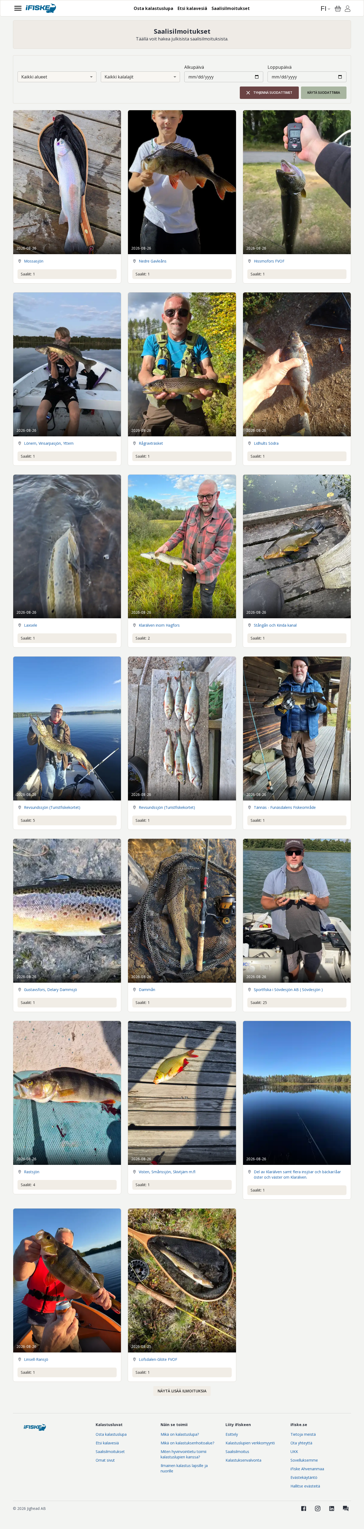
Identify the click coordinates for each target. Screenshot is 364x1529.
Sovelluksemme (304, 1460)
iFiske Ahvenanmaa (307, 1468)
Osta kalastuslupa (111, 1434)
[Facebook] (303, 1508)
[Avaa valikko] (18, 8)
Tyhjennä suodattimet (272, 92)
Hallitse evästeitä (305, 1486)
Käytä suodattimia (323, 92)
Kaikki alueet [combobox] (34, 77)
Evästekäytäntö (303, 1477)
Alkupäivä (194, 67)
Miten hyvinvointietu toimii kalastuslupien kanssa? (183, 1454)
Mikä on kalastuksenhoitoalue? (187, 1442)
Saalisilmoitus (237, 1451)
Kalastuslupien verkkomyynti (250, 1442)
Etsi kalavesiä (107, 1442)
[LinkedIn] (331, 1508)
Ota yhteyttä (301, 1442)
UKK (294, 1451)
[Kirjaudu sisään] (347, 9)
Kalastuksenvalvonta (243, 1460)
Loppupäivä (280, 67)
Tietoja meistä (303, 1434)
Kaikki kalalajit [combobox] (119, 77)
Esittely (232, 1434)
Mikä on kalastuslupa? (180, 1434)
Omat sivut (105, 1460)
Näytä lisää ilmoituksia (182, 1390)
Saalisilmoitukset (110, 1451)
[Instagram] (317, 1508)
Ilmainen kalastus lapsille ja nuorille (184, 1468)
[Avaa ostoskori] (338, 8)
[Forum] (345, 1508)
